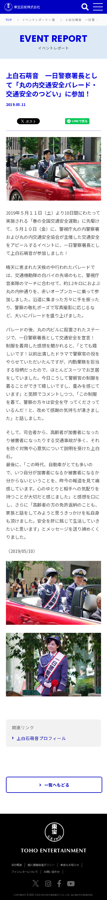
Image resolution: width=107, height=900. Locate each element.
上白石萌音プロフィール (41, 738)
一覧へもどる (56, 785)
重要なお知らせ (69, 865)
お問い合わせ (52, 872)
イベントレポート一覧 (38, 20)
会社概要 (16, 865)
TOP (9, 20)
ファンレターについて (24, 872)
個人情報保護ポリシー (41, 865)
